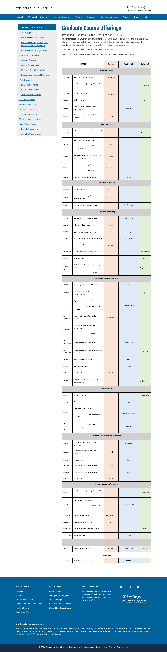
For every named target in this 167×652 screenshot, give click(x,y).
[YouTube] (121, 587)
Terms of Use (122, 647)
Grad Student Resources (29, 124)
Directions (20, 591)
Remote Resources (29, 129)
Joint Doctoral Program (31, 95)
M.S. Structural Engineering (32, 38)
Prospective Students (38, 17)
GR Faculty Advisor (29, 114)
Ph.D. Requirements (29, 85)
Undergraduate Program (59, 595)
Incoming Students (27, 99)
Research (91, 17)
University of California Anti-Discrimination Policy (40, 634)
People (78, 17)
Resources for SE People (60, 604)
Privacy (112, 647)
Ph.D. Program (25, 80)
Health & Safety (22, 608)
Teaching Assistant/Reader (31, 119)
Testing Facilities (109, 17)
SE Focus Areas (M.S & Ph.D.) (33, 70)
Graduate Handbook (27, 104)
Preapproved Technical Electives (35, 75)
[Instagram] (130, 587)
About (20, 17)
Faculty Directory (56, 591)
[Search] (147, 17)
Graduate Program (57, 599)
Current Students (61, 17)
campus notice (121, 45)
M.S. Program (25, 33)
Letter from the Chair (24, 599)
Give (136, 17)
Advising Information (28, 109)
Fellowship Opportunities (30, 134)
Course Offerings (28, 60)
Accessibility (101, 647)
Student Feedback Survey (60, 608)
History (19, 595)
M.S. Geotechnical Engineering (34, 50)
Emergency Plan (22, 612)
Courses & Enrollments (29, 55)
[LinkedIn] (138, 587)
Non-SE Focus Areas (30, 90)
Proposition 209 (138, 631)
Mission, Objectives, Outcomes (29, 604)
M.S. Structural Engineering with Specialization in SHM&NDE (34, 44)
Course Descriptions (30, 65)
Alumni (126, 17)
